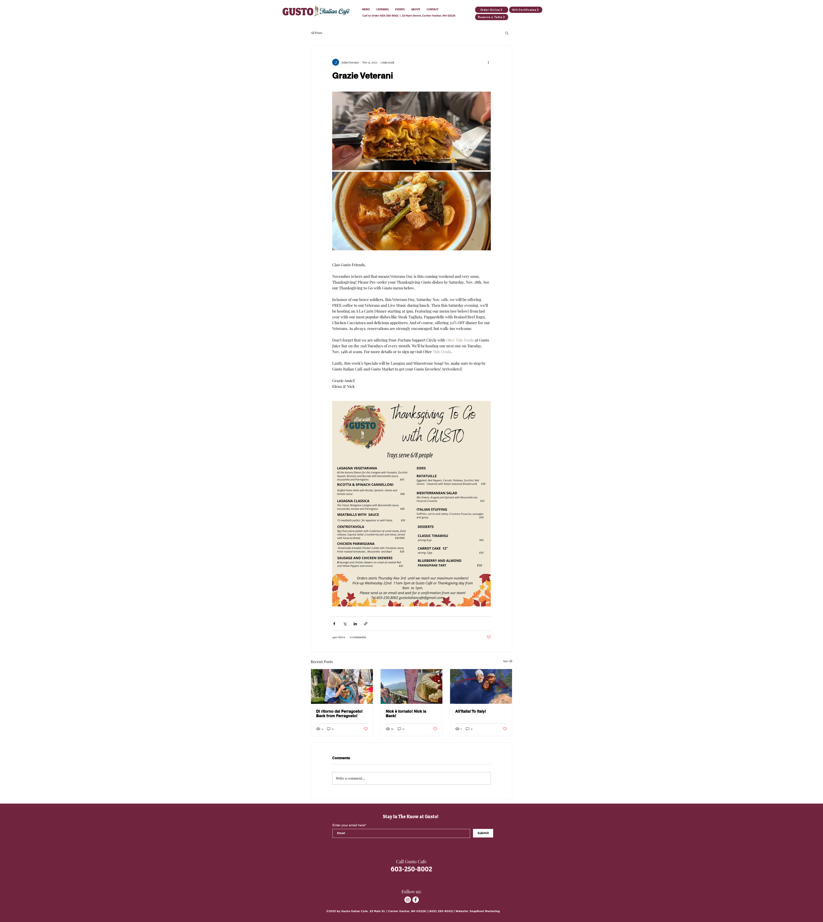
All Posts (316, 33)
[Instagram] (407, 899)
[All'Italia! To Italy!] (481, 686)
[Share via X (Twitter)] (345, 624)
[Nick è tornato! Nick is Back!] (412, 686)
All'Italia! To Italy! (470, 711)
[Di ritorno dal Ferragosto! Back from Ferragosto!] (342, 686)
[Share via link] (366, 624)
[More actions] (488, 62)
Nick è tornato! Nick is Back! (406, 713)
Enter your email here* (349, 825)
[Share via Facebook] (334, 624)
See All (507, 661)
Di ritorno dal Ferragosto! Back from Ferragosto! (339, 713)
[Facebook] (415, 899)
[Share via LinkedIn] (355, 624)
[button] (366, 9)
